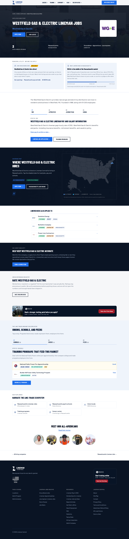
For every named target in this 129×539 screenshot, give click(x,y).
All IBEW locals (46, 80)
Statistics (69, 514)
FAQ (67, 511)
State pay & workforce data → (40, 132)
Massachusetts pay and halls (32, 80)
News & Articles (70, 502)
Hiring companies (21, 13)
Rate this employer (20, 294)
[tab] (39, 111)
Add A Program (16, 496)
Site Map (95, 496)
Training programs (62, 139)
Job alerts (32, 34)
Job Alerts (42, 505)
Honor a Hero (97, 514)
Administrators (16, 499)
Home (13, 13)
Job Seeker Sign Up (109, 2)
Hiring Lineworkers (71, 520)
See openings (18, 80)
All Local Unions (98, 511)
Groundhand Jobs (44, 493)
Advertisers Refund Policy (100, 508)
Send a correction (20, 264)
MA (14, 193)
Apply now (19, 34)
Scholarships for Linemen (73, 496)
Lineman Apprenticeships (46, 496)
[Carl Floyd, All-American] (39, 439)
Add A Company (71, 523)
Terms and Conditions (99, 505)
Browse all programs (22, 382)
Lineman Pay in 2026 (72, 493)
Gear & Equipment (71, 508)
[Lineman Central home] (17, 2)
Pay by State (69, 517)
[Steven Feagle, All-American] (90, 439)
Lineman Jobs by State (73, 499)
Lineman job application (41, 139)
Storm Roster (43, 502)
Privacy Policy (97, 502)
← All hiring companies (19, 454)
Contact (95, 499)
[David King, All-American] (51, 439)
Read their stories (64, 430)
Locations (15, 493)
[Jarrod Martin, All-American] (64, 439)
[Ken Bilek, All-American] (77, 439)
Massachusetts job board (37, 186)
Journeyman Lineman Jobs (47, 499)
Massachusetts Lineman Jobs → (107, 454)
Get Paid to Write (71, 505)
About (95, 493)
